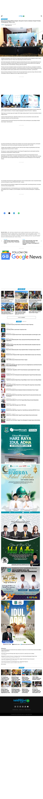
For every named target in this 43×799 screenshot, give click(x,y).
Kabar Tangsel (15, 233)
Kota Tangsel (31, 233)
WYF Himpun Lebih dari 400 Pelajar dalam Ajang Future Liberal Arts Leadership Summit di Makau (17, 653)
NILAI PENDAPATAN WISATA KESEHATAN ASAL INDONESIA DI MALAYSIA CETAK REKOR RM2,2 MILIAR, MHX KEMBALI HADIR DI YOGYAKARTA (21, 650)
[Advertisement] (21, 7)
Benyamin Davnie (18, 232)
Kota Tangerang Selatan (23, 233)
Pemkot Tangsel (22, 234)
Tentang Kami (15, 709)
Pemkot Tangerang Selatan (13, 234)
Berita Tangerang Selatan (27, 232)
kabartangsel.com (8, 25)
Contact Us (21, 709)
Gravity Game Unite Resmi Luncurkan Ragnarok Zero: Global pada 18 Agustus (14, 661)
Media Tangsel (37, 233)
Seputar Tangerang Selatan (31, 234)
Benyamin (12, 232)
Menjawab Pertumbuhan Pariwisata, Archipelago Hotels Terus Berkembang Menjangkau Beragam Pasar (19, 656)
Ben (8, 232)
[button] (11, 101)
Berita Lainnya (3, 664)
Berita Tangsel (35, 232)
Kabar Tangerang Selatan (6, 233)
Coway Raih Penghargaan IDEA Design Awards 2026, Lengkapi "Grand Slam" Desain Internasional (17, 659)
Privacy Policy (28, 709)
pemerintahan (4, 234)
